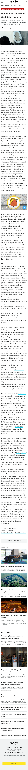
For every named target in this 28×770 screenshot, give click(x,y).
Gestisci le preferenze (14, 749)
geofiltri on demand (7, 532)
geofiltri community (7, 530)
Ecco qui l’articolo (7, 259)
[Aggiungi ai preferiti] (10, 28)
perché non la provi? (17, 60)
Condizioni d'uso (14, 751)
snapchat (5, 535)
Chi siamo (7, 747)
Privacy (21, 747)
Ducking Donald (21, 453)
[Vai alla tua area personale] (26, 2)
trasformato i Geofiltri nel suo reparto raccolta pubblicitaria (12, 429)
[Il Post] (14, 1)
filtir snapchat (10, 528)
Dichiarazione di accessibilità (14, 752)
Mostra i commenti (14, 541)
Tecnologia (5, 5)
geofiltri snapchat (20, 532)
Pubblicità (15, 747)
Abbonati (14, 764)
